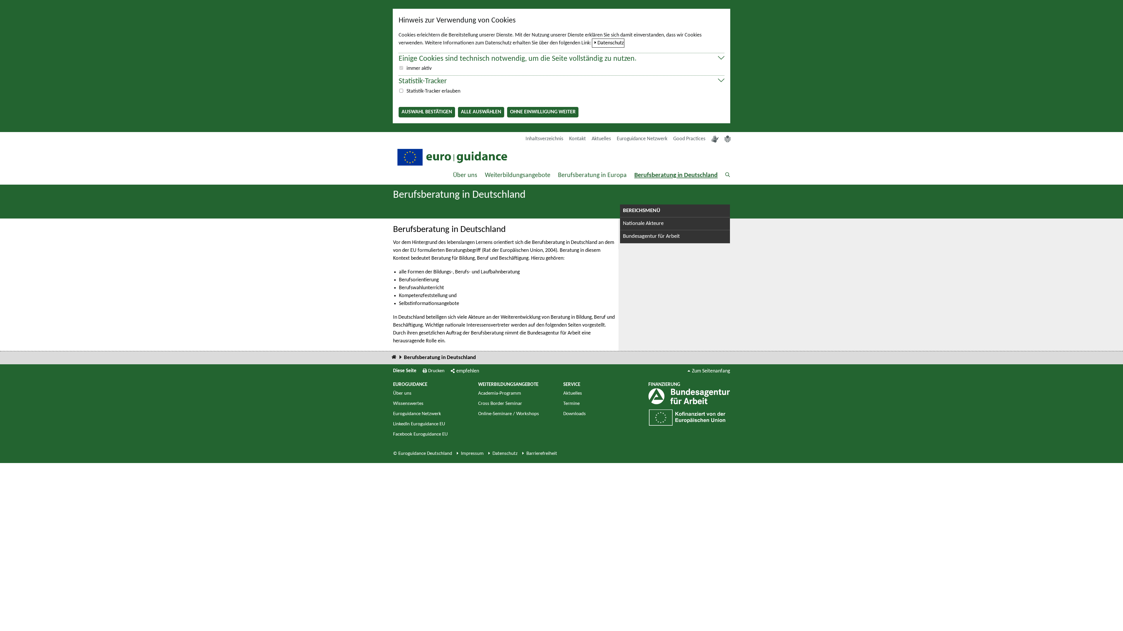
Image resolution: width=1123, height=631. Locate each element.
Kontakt (577, 139)
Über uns (465, 175)
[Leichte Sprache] (727, 139)
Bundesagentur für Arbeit (651, 236)
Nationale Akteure (643, 223)
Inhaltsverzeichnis (544, 139)
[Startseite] (394, 357)
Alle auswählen (481, 112)
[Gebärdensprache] (715, 139)
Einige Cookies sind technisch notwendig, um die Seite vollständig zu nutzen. (518, 59)
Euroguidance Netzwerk (642, 139)
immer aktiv (419, 68)
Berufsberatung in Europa (592, 175)
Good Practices (689, 139)
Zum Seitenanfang (711, 371)
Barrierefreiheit (541, 453)
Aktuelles (601, 139)
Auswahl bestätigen (427, 112)
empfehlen (467, 371)
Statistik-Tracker (423, 81)
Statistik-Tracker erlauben (433, 91)
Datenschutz (610, 43)
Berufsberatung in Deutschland (676, 175)
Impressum (472, 453)
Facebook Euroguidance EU (420, 434)
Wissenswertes (408, 403)
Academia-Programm (499, 393)
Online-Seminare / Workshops (508, 413)
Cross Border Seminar (500, 403)
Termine (571, 403)
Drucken (436, 370)
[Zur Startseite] (451, 157)
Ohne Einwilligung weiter (543, 112)
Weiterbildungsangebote (517, 175)
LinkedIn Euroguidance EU (419, 424)
